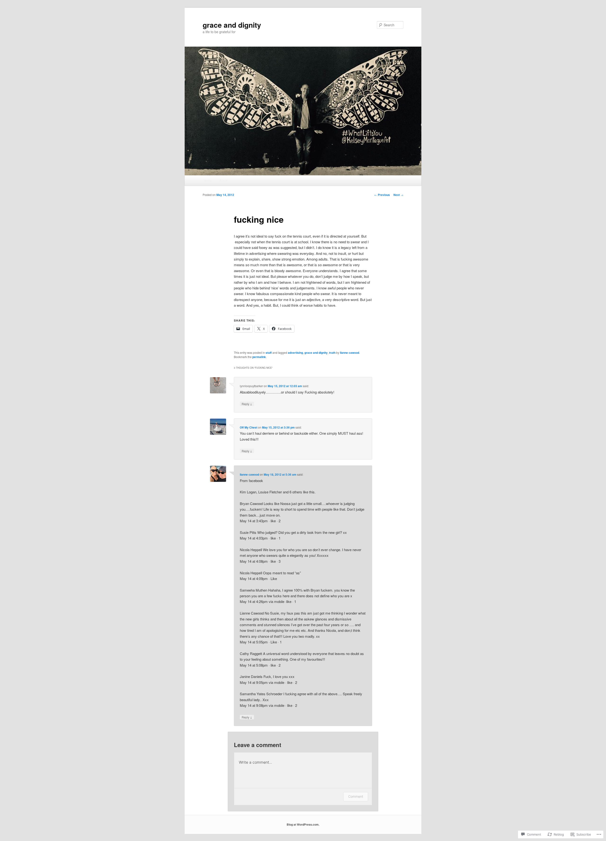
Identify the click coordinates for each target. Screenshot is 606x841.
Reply (247, 404)
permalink (259, 357)
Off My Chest (248, 427)
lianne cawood (349, 352)
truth (332, 352)
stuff (269, 352)
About (223, 180)
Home (208, 180)
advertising (295, 352)
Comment (355, 796)
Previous (382, 195)
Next (398, 195)
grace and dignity (232, 25)
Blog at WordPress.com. (303, 824)
